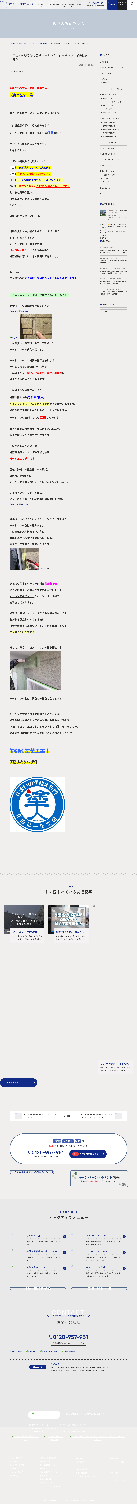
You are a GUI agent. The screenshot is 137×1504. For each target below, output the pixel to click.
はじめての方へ (16, 1461)
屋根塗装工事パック (48, 1465)
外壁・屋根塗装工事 (54, 5)
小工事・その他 (46, 1482)
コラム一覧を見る (10, 1082)
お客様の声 (71, 5)
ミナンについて (42, 5)
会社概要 (13, 1468)
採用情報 (13, 1475)
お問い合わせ (115, 1473)
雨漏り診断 (80, 1469)
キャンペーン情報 (117, 1462)
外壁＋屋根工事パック (48, 1472)
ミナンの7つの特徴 (17, 1465)
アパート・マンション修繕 (50, 1486)
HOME (12, 1450)
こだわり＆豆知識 (17, 71)
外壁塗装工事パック (48, 1461)
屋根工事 (43, 1468)
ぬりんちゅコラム (81, 5)
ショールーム (115, 1469)
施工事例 (64, 5)
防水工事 (43, 1475)
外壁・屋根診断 (82, 1473)
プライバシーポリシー (118, 1480)
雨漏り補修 (44, 1479)
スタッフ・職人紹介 (17, 1472)
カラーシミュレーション (85, 1476)
